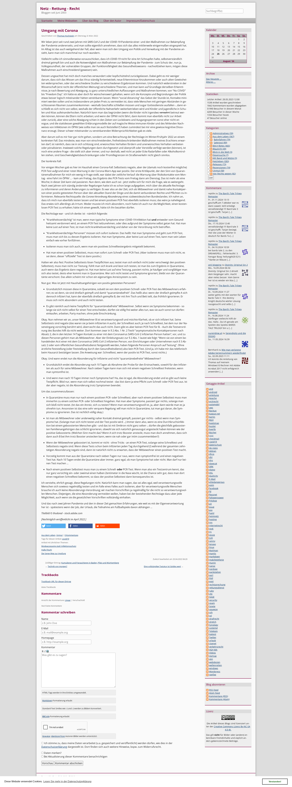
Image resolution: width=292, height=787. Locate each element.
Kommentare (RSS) (218, 696)
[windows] (207, 668)
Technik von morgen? (57, 566)
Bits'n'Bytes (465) (221, 145)
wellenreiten (215, 665)
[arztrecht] (207, 401)
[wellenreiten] (207, 665)
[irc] (207, 531)
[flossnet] (207, 494)
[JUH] (207, 538)
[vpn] (207, 659)
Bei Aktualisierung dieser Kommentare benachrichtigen (75, 756)
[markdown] (207, 556)
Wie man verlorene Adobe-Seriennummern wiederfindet (227, 351)
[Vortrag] (207, 656)
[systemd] (207, 628)
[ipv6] (207, 528)
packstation (215, 572)
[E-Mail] (207, 479)
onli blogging (214, 264)
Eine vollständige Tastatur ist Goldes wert (162, 566)
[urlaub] (207, 640)
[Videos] (207, 652)
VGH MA (213, 649)
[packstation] (207, 572)
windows (213, 668)
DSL (211, 472)
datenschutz (215, 444)
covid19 (65, 538)
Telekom (213, 631)
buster (212, 426)
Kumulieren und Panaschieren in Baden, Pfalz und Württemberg (90, 562)
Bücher (212, 432)
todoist (212, 634)
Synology (213, 624)
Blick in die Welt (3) (222, 152)
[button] (53, 526)
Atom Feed (214, 693)
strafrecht (214, 618)
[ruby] (207, 590)
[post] (207, 581)
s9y (210, 593)
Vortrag (213, 656)
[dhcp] (207, 454)
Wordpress (214, 671)
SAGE (211, 596)
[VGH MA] (207, 649)
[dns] (207, 460)
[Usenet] (207, 643)
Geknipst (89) (220, 142)
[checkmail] (207, 438)
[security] (207, 600)
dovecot (213, 463)
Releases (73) (219, 164)
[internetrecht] (207, 525)
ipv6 (211, 528)
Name (44, 619)
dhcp (211, 454)
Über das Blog (90, 20)
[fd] (207, 491)
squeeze (213, 609)
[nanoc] (207, 566)
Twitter (212, 637)
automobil (214, 404)
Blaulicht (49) (219, 148)
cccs (211, 435)
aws (211, 407)
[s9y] (207, 593)
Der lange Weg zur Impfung (53, 553)
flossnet (213, 494)
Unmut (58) (218, 170)
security (213, 600)
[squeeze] (207, 609)
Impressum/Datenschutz (140, 20)
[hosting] (207, 519)
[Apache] (207, 398)
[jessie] (207, 534)
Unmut (59, 535)
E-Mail (44, 628)
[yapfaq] (207, 674)
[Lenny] (207, 541)
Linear (68, 600)
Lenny (212, 541)
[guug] (207, 506)
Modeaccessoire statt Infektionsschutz (58, 546)
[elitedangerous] (207, 482)
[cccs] (207, 435)
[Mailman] (207, 550)
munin (212, 562)
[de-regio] (207, 448)
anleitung (214, 395)
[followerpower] (207, 497)
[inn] (207, 522)
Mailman (213, 550)
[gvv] (207, 510)
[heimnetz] (207, 516)
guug (211, 506)
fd (210, 491)
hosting (213, 519)
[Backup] (207, 410)
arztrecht (213, 401)
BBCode (45, 716)
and (211, 388)
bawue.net (214, 413)
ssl (210, 615)
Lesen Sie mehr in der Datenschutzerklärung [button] (67, 781)
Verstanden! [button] (275, 781)
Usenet (212, 643)
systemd (213, 628)
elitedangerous (216, 482)
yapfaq (212, 674)
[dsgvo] (207, 469)
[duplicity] (207, 475)
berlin (212, 417)
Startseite (46, 20)
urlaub (212, 640)
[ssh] (207, 612)
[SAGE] (207, 596)
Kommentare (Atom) (219, 699)
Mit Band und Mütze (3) (225, 158)
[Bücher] (207, 432)
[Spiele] (207, 606)
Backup (213, 410)
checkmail (214, 438)
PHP (211, 578)
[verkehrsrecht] (207, 646)
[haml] (207, 513)
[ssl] (207, 615)
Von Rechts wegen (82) (224, 173)
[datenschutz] (207, 444)
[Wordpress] (207, 671)
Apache (213, 398)
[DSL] (207, 472)
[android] (207, 392)
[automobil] (207, 404)
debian (212, 451)
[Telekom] (207, 631)
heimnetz (214, 516)
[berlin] (207, 417)
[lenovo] (207, 544)
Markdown (47, 700)
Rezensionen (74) (221, 167)
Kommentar (48, 647)
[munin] (207, 562)
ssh (211, 612)
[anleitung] (207, 395)
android (213, 392)
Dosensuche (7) (220, 155)
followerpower (216, 497)
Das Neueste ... (213, 78)
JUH (211, 538)
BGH (211, 420)
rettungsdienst (216, 587)
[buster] (207, 426)
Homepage (47, 637)
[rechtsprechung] (207, 584)
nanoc (212, 566)
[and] (207, 388)
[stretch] (207, 621)
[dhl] (207, 457)
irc (210, 531)
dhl (210, 457)
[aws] (207, 407)
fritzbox (213, 500)
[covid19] (207, 441)
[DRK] (207, 466)
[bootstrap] (207, 423)
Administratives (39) (223, 133)
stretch (212, 621)
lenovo (212, 544)
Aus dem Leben (48, 535)
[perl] (207, 575)
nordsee (213, 569)
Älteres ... (211, 82)
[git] (207, 503)
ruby (211, 590)
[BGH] (207, 420)
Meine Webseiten (67, 20)
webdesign (214, 662)
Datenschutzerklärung (54, 746)
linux (211, 547)
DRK (211, 466)
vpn (211, 659)
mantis (212, 553)
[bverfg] (207, 429)
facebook (213, 488)
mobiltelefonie (216, 559)
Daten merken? (52, 753)
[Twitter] (207, 637)
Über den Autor (112, 20)
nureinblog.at (215, 333)
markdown (214, 556)
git (210, 503)
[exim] (207, 485)
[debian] (207, 451)
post (211, 581)
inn (210, 522)
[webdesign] (207, 662)
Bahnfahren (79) (222, 139)
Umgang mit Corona (59, 30)
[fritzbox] (207, 500)
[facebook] (207, 488)
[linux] (207, 547)
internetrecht (216, 525)
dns (211, 460)
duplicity (213, 475)
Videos (212, 652)
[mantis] (207, 553)
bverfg (212, 429)
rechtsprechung (217, 584)
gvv (210, 510)
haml (211, 513)
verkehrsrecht (216, 646)
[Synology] (207, 624)
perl (211, 575)
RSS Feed (213, 689)
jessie (212, 534)
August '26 (228, 61)
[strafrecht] (207, 618)
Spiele (212, 606)
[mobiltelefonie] (207, 559)
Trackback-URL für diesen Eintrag (56, 581)
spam (212, 603)
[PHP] (207, 578)
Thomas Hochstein (65, 35)
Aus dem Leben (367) (223, 136)
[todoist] (207, 634)
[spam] (207, 603)
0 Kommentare (71, 535)
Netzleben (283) (221, 161)
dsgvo (212, 469)
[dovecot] (207, 463)
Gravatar (46, 736)
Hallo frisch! (46, 549)
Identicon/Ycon (58, 736)
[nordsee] (207, 569)
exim (211, 485)
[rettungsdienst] (207, 587)
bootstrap (214, 423)
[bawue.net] (207, 413)
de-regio (213, 448)
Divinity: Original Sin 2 (236, 264)
